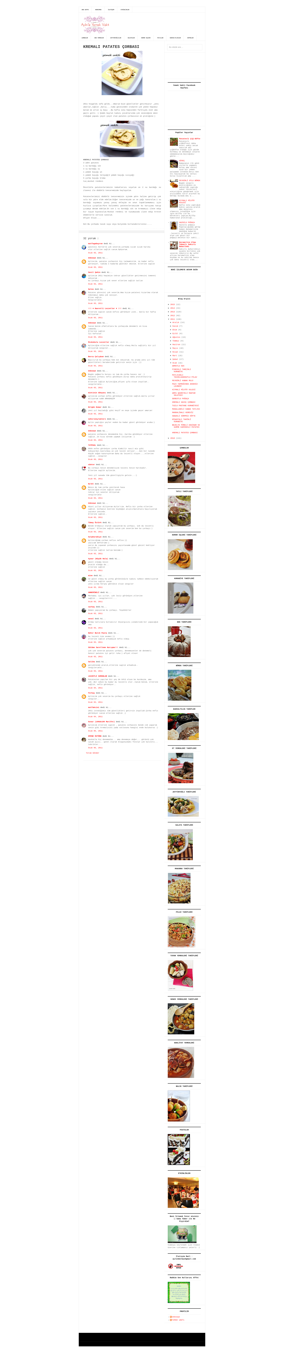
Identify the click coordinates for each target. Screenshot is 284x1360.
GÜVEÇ (182, 161)
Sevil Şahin (95, 272)
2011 (173, 319)
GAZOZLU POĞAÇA (187, 223)
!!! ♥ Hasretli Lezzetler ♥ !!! (105, 309)
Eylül (176, 334)
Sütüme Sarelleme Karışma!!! (103, 648)
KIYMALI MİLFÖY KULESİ (183, 390)
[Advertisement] (163, 21)
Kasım (176, 326)
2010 (173, 438)
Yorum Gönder (92, 753)
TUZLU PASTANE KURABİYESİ (185, 406)
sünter (92, 465)
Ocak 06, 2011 (95, 748)
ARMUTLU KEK (178, 366)
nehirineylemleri (97, 419)
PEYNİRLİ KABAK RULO (182, 381)
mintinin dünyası (97, 393)
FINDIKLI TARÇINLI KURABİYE (181, 370)
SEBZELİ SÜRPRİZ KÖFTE (183, 416)
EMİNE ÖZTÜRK (95, 736)
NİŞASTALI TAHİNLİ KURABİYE (181, 420)
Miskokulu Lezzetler (99, 342)
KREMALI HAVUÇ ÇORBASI (183, 402)
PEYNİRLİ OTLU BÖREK (189, 181)
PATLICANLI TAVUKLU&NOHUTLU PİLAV (184, 376)
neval (91, 619)
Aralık (176, 323)
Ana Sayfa (85, 10)
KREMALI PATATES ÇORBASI (185, 433)
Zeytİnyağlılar (115, 38)
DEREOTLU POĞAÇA (180, 399)
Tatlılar (160, 38)
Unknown (92, 258)
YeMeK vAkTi (178, 1320)
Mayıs (176, 348)
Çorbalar (85, 38)
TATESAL (92, 445)
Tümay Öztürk (95, 523)
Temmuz (176, 341)
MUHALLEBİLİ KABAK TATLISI (186, 409)
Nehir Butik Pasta (98, 633)
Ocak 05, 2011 (95, 731)
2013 (173, 312)
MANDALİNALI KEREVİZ (182, 413)
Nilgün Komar (95, 407)
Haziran (177, 345)
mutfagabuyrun (96, 244)
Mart (175, 356)
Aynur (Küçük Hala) (98, 559)
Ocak (175, 363)
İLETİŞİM (111, 10)
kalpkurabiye (95, 537)
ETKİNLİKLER (125, 10)
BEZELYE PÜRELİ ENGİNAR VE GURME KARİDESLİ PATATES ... (186, 427)
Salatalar (131, 38)
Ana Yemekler (99, 38)
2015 (173, 305)
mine (91, 576)
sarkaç (92, 607)
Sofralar (190, 38)
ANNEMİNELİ (94, 593)
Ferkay (92, 693)
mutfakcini (94, 707)
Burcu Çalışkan (96, 357)
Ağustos (177, 337)
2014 (173, 308)
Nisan (176, 352)
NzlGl (91, 484)
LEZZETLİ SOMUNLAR (98, 676)
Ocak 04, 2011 (95, 688)
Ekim (175, 330)
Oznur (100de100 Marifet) (102, 722)
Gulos (91, 289)
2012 (173, 316)
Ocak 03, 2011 (95, 253)
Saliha (92, 662)
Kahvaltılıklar (175, 38)
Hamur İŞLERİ (146, 38)
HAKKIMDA (98, 10)
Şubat (176, 359)
